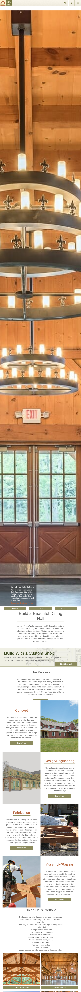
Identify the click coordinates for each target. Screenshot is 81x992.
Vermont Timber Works (6, 3)
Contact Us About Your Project (22, 603)
